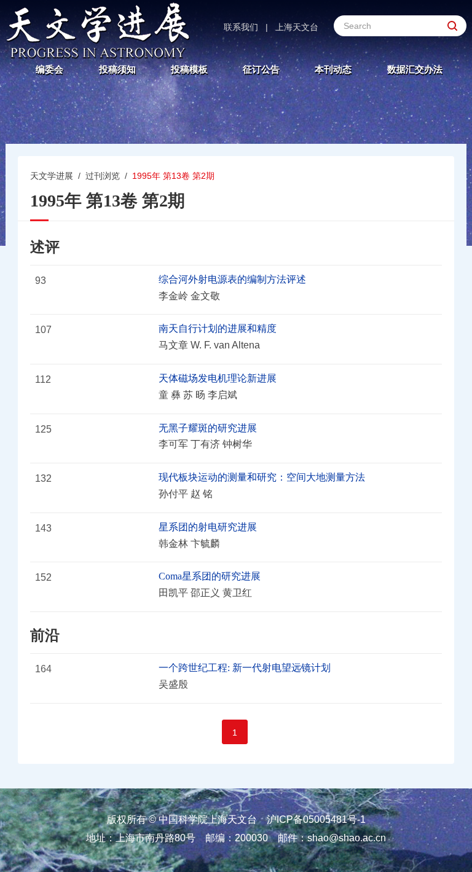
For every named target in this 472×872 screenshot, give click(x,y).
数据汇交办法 (414, 69)
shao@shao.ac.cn (346, 838)
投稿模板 (189, 69)
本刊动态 (333, 69)
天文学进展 (51, 176)
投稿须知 (117, 69)
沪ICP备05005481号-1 (316, 819)
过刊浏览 (102, 176)
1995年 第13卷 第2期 (173, 176)
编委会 (49, 69)
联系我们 (241, 27)
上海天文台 (296, 27)
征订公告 (261, 69)
